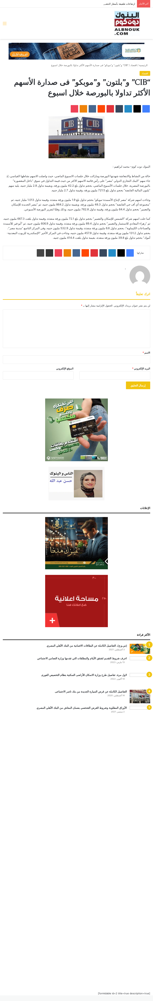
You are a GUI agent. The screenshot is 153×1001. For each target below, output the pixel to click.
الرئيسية (143, 65)
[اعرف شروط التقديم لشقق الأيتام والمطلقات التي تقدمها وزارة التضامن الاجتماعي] (140, 663)
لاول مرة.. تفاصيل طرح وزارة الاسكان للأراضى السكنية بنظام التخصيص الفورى (84, 675)
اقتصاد (133, 65)
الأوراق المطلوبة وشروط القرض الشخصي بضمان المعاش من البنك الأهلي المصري (82, 707)
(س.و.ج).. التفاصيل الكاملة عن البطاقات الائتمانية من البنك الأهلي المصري (87, 645)
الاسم (146, 352)
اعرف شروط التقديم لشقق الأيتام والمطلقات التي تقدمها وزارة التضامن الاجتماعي (82, 658)
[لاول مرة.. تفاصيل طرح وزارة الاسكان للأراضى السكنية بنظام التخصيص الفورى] (140, 680)
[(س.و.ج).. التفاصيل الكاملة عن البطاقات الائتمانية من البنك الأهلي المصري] (140, 649)
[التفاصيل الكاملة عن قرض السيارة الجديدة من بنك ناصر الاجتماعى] (140, 696)
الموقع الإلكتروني (65, 368)
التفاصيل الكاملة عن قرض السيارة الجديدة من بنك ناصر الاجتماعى (91, 691)
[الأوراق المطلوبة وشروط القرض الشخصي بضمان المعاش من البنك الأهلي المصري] (140, 846)
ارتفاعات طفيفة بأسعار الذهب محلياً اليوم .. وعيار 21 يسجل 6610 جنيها (98, 3)
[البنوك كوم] (127, 23)
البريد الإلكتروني (141, 368)
